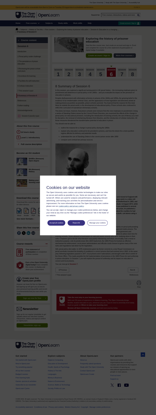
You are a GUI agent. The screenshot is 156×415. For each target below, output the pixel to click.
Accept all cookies (56, 223)
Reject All (76, 223)
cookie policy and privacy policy (71, 206)
